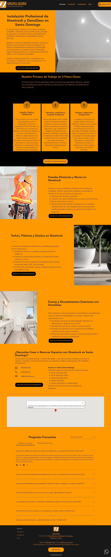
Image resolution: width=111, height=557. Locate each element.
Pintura (59, 538)
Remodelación (52, 536)
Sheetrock (53, 538)
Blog (18, 538)
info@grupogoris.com (66, 542)
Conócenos (20, 532)
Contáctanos (20, 535)
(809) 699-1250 (50, 542)
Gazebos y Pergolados (66, 536)
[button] (17, 465)
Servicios (19, 528)
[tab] (25, 443)
